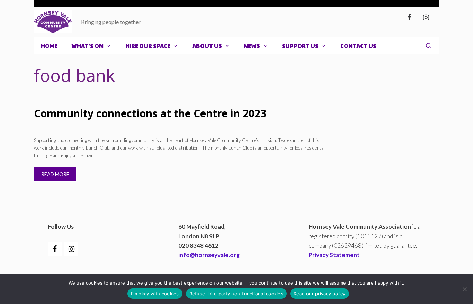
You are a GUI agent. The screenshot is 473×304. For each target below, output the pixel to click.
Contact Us (358, 46)
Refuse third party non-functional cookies (236, 293)
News (251, 46)
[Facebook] (409, 17)
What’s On (87, 46)
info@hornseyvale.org (209, 255)
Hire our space (147, 46)
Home (49, 46)
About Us (207, 46)
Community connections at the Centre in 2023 (150, 113)
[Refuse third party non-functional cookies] (464, 289)
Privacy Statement (334, 255)
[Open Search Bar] (428, 45)
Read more (55, 174)
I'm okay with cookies (155, 293)
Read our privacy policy (320, 293)
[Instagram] (426, 17)
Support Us (300, 46)
